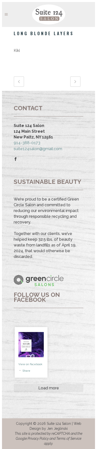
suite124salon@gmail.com (38, 148)
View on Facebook (30, 364)
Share (26, 370)
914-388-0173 (27, 142)
